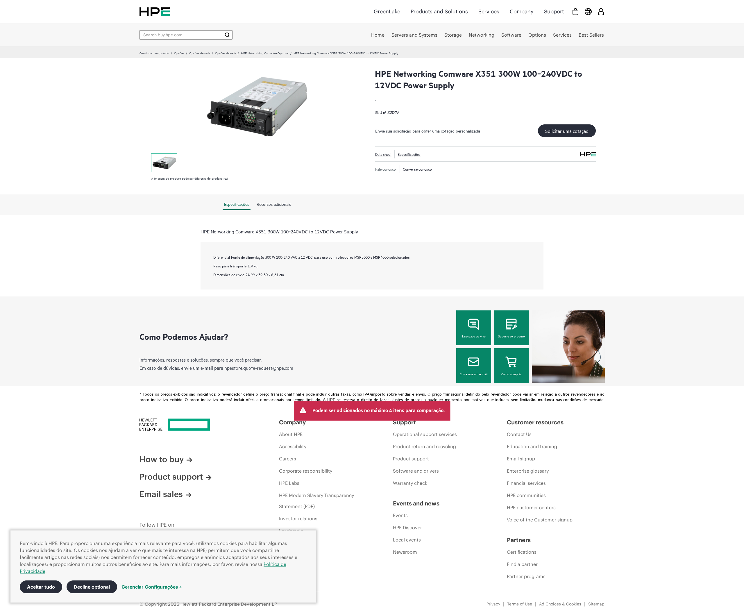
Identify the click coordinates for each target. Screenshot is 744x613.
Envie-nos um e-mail (474, 373)
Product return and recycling (424, 446)
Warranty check (410, 483)
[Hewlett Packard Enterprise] (155, 11)
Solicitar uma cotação (567, 131)
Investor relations (298, 518)
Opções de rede (199, 53)
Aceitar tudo (41, 587)
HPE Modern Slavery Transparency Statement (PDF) (316, 500)
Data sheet (383, 154)
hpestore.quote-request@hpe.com (258, 367)
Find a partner (522, 564)
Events (400, 515)
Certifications (521, 552)
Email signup (521, 459)
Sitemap (596, 604)
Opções (179, 53)
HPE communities (526, 495)
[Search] (227, 35)
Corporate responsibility (305, 471)
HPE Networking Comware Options (265, 53)
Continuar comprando (154, 53)
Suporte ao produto (511, 336)
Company (522, 11)
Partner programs (526, 576)
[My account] (601, 11)
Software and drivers (416, 471)
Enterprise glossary (528, 471)
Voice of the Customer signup (540, 520)
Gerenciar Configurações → (151, 587)
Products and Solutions (439, 11)
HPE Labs (289, 483)
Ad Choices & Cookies (560, 604)
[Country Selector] (588, 11)
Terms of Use (519, 604)
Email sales (161, 494)
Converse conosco (417, 168)
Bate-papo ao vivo (474, 336)
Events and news (416, 503)
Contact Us (519, 434)
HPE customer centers (531, 507)
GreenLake (387, 11)
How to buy (162, 459)
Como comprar (511, 373)
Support (554, 11)
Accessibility (292, 446)
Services (488, 11)
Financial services (526, 483)
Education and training (532, 446)
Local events (407, 540)
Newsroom (405, 552)
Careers (287, 459)
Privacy (493, 604)
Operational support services (425, 434)
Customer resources (535, 422)
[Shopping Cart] (575, 11)
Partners (519, 540)
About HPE (291, 434)
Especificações (409, 154)
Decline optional (92, 587)
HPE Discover (407, 527)
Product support (171, 476)
